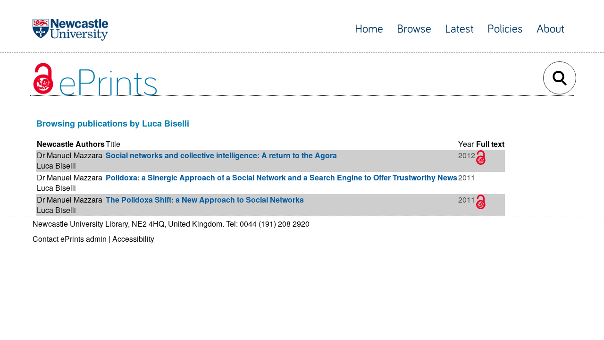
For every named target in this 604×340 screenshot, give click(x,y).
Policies (505, 29)
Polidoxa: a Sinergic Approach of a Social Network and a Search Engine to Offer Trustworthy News (281, 177)
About (550, 29)
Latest (459, 29)
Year (466, 143)
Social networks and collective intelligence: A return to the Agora (221, 155)
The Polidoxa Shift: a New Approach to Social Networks (205, 199)
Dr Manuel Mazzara (69, 155)
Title (113, 143)
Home (369, 29)
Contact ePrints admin (70, 238)
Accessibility (133, 238)
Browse (414, 29)
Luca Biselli (56, 165)
